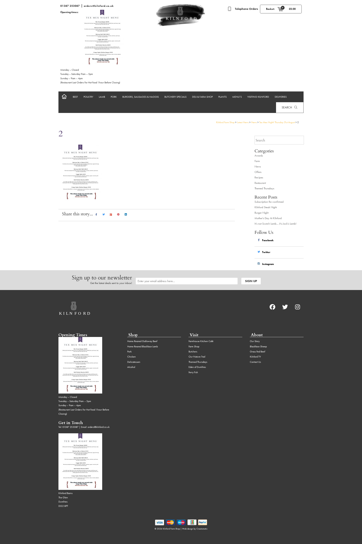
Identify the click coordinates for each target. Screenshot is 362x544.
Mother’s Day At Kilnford (268, 218)
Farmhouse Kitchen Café (201, 341)
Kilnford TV (255, 356)
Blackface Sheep (258, 346)
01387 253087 (70, 6)
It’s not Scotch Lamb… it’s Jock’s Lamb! (275, 224)
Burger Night (261, 213)
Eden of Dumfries (197, 367)
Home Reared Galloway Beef (142, 341)
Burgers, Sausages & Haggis (140, 96)
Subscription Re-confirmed (269, 202)
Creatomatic (201, 528)
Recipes (259, 177)
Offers (258, 172)
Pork (114, 96)
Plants (222, 96)
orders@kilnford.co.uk (99, 6)
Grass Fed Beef (257, 351)
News (258, 166)
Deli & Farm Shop (202, 96)
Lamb (102, 96)
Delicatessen (133, 362)
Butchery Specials (175, 96)
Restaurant (260, 183)
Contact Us (255, 362)
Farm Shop (194, 346)
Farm (257, 161)
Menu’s (237, 96)
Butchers (193, 351)
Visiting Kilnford (258, 96)
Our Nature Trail (197, 356)
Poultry (88, 96)
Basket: (270, 9)
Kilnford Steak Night (266, 207)
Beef (75, 96)
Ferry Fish (193, 372)
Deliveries (281, 96)
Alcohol (131, 367)
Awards (259, 155)
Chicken (131, 356)
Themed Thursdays (264, 188)
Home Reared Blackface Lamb (142, 346)
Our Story (255, 341)
